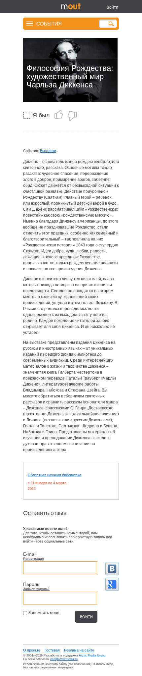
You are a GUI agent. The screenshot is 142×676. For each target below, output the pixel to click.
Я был (41, 115)
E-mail (29, 554)
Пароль (31, 584)
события (49, 23)
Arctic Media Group (92, 655)
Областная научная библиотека (54, 475)
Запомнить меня (43, 612)
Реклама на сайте (79, 650)
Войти (112, 7)
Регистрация (33, 558)
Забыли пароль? (36, 589)
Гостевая (52, 650)
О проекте (31, 650)
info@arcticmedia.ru (64, 659)
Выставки (48, 151)
